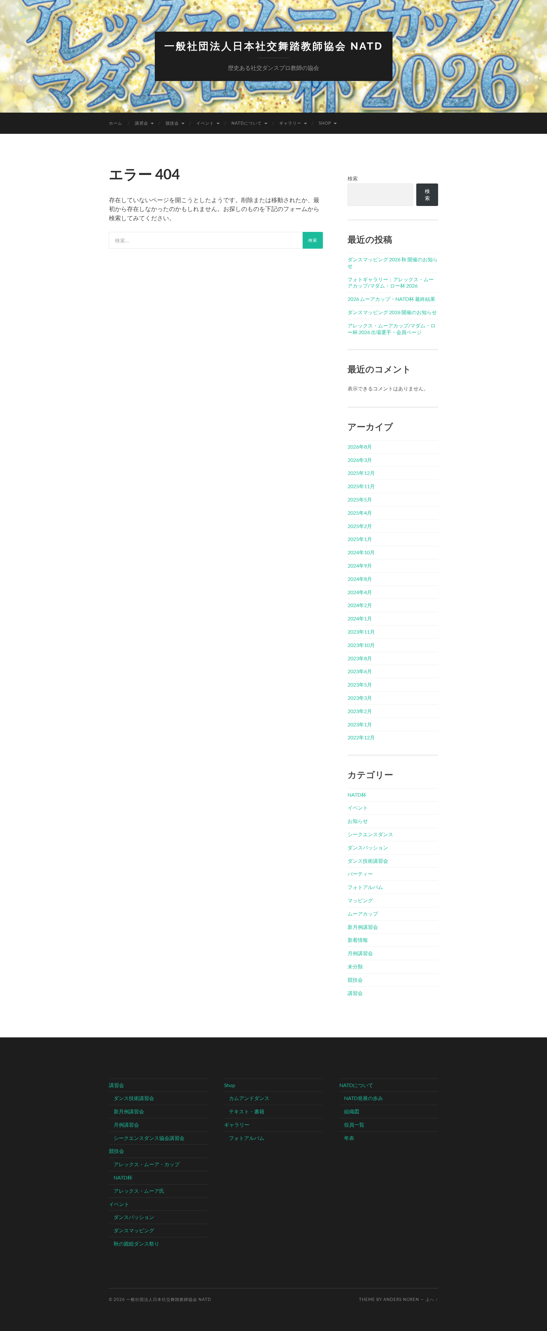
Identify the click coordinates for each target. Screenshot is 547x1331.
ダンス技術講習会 (368, 861)
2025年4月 (360, 513)
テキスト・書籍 (246, 1111)
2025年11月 (361, 486)
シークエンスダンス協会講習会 (149, 1138)
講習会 (141, 123)
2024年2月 (360, 605)
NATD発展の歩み (363, 1098)
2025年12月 (361, 473)
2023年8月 (360, 658)
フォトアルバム (365, 887)
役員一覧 (354, 1125)
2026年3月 (360, 460)
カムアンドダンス (249, 1098)
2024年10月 (361, 552)
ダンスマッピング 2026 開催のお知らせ (392, 312)
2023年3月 (360, 698)
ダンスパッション (368, 847)
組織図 (351, 1111)
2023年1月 (360, 724)
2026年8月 (360, 447)
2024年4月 (360, 592)
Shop (325, 123)
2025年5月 (360, 499)
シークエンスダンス (370, 834)
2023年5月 (360, 684)
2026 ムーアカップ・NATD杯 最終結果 (391, 299)
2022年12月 (361, 737)
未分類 (355, 966)
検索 (353, 178)
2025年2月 (360, 526)
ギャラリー (290, 123)
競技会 (172, 123)
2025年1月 (360, 539)
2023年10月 (361, 645)
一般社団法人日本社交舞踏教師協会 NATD (273, 46)
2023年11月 (361, 632)
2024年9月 (360, 566)
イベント (205, 123)
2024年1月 (360, 618)
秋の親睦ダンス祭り (136, 1244)
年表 (349, 1138)
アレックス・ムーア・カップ (146, 1164)
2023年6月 (360, 671)
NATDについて (246, 123)
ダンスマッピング (134, 1230)
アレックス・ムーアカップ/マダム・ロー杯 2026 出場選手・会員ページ (392, 328)
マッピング (360, 900)
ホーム (115, 123)
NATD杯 (357, 795)
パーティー (360, 874)
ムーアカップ (363, 914)
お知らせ (358, 821)
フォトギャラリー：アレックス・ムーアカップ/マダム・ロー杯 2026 (391, 282)
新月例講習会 (363, 927)
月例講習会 (360, 953)
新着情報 (358, 940)
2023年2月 (360, 711)
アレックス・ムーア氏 (139, 1191)
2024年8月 (360, 579)
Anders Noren (401, 1299)
